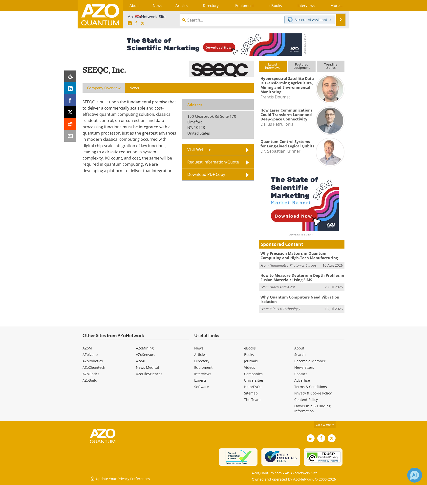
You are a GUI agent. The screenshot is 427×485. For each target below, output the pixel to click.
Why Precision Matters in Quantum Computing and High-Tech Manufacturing (299, 255)
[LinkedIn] (70, 88)
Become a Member (309, 361)
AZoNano (90, 354)
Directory (201, 361)
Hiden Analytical (282, 287)
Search (300, 354)
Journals (251, 361)
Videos (249, 367)
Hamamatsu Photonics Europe (293, 265)
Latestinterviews (272, 66)
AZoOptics (91, 373)
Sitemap (251, 393)
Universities (254, 380)
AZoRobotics (93, 361)
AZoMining (145, 348)
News (198, 348)
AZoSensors (145, 354)
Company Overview (104, 87)
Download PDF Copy (206, 174)
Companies (253, 373)
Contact (300, 373)
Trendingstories (330, 66)
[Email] (70, 136)
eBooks (250, 348)
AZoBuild (90, 380)
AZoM (87, 348)
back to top (323, 424)
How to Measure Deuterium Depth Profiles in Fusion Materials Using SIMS (302, 277)
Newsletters (304, 367)
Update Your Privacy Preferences (122, 478)
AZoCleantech (94, 367)
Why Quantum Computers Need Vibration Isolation (299, 299)
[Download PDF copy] (70, 76)
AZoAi (140, 361)
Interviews (202, 373)
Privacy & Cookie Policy (313, 393)
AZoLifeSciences (149, 373)
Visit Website (199, 149)
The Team (252, 399)
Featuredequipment (302, 66)
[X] (70, 112)
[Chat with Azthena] (414, 475)
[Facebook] (70, 100)
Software (201, 386)
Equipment (203, 367)
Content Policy (306, 399)
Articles (200, 354)
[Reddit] (70, 124)
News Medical (147, 367)
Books (249, 354)
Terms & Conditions (310, 386)
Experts (200, 380)
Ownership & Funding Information (312, 408)
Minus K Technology (285, 308)
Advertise (302, 380)
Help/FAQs (252, 386)
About (299, 348)
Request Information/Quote (213, 162)
